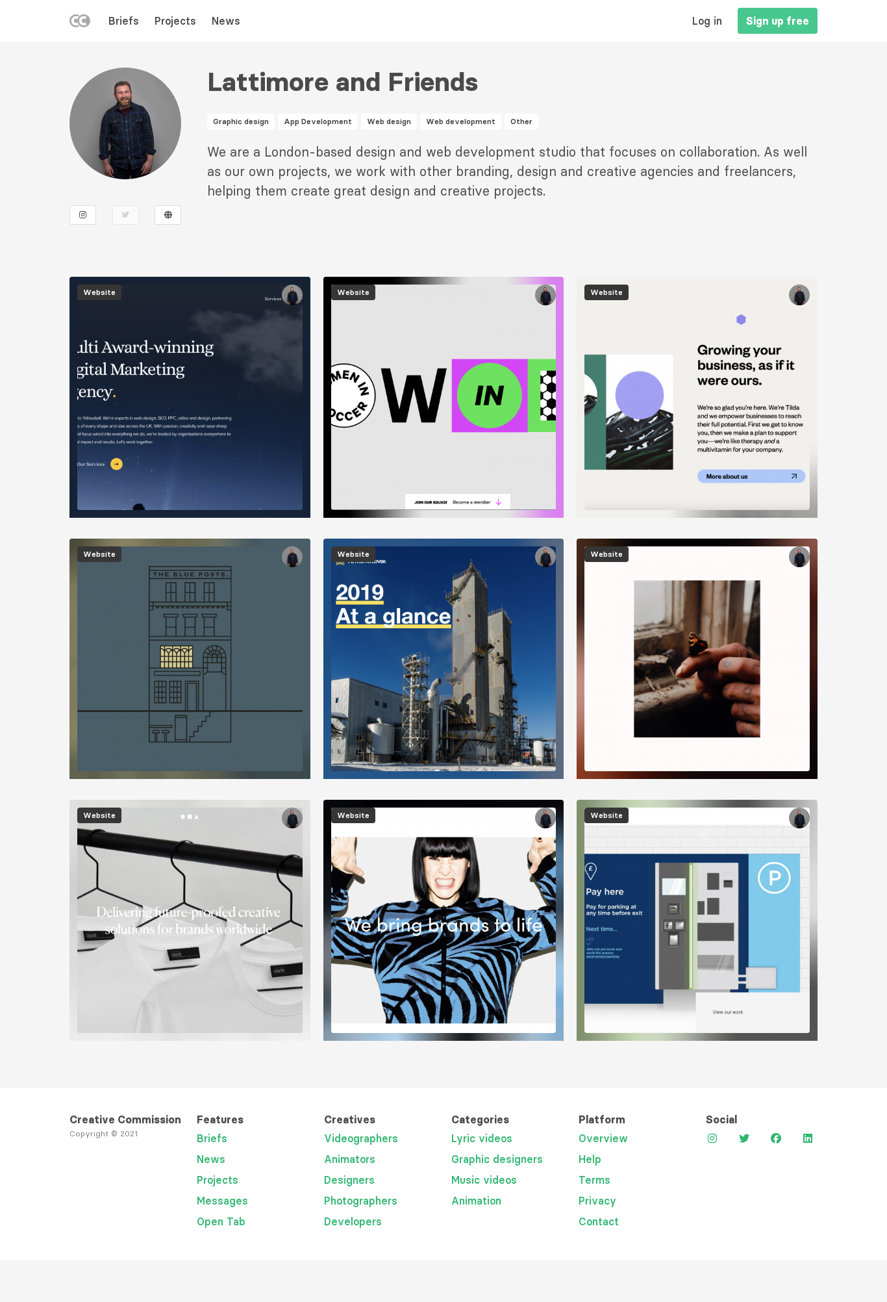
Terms (594, 1179)
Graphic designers (497, 1159)
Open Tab (221, 1221)
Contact (599, 1221)
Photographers (360, 1200)
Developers (353, 1221)
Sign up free (777, 20)
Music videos (484, 1179)
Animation (476, 1200)
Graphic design (241, 121)
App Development (318, 121)
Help (590, 1159)
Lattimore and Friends (342, 82)
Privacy (597, 1200)
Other (521, 121)
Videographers (361, 1138)
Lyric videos (481, 1138)
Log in (707, 20)
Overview (603, 1138)
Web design (389, 121)
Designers (349, 1179)
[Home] (79, 23)
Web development (460, 121)
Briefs (123, 20)
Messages (222, 1200)
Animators (349, 1159)
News (226, 20)
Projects (175, 20)
